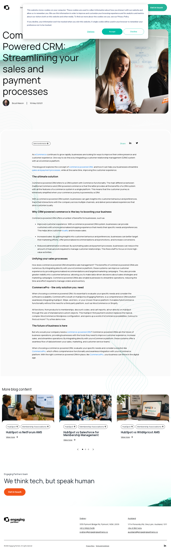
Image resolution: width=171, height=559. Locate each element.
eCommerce (41, 154)
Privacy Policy (90, 546)
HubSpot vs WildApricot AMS (140, 432)
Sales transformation (40, 143)
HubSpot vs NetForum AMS (24, 432)
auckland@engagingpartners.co (143, 532)
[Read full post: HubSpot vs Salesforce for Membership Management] (85, 409)
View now (10, 437)
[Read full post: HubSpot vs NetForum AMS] (28, 409)
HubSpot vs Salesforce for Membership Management (81, 433)
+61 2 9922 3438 (87, 528)
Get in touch (156, 7)
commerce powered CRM (81, 166)
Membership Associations (34, 426)
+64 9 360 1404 (135, 528)
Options (90, 31)
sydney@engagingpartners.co (94, 532)
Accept (112, 31)
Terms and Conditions (102, 546)
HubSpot (11, 426)
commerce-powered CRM (79, 332)
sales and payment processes (46, 170)
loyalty (65, 230)
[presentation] (77, 449)
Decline (133, 31)
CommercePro (39, 351)
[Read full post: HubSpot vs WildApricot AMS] (143, 409)
